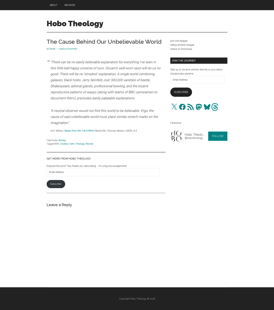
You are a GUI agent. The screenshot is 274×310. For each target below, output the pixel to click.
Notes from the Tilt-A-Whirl (79, 130)
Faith (71, 144)
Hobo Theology (75, 23)
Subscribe (55, 183)
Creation (64, 144)
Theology (80, 144)
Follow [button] (218, 136)
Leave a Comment (68, 49)
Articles (62, 140)
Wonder (89, 144)
